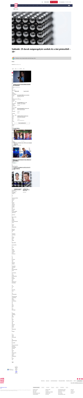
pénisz (13, 61)
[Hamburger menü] (12, 5)
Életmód (31, 5)
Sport (27, 5)
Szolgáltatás (62, 387)
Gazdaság (47, 387)
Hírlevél (75, 380)
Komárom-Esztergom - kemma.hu (61, 390)
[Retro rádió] (52, 2)
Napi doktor (44, 5)
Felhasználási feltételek (62, 380)
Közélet (43, 387)
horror (15, 68)
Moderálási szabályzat (69, 380)
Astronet (39, 5)
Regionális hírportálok (36, 387)
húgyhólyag (20, 68)
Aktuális (20, 5)
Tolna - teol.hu (72, 389)
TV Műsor (49, 5)
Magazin (52, 387)
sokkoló (13, 68)
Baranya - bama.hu (35, 390)
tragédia (18, 105)
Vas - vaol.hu (72, 390)
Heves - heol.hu (47, 394)
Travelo (35, 5)
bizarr (23, 68)
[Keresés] (69, 5)
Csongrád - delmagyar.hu (35, 394)
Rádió (67, 387)
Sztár (24, 5)
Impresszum (47, 380)
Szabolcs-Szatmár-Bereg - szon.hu (61, 394)
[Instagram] (79, 379)
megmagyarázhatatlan (16, 87)
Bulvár (57, 387)
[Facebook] (82, 379)
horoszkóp (24, 192)
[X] (12, 73)
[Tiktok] (77, 379)
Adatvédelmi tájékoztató (54, 380)
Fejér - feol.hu (47, 390)
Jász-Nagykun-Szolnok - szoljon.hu (61, 389)
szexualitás (19, 99)
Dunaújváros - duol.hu (48, 389)
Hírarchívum (43, 380)
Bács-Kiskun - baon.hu (35, 389)
